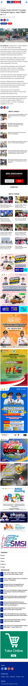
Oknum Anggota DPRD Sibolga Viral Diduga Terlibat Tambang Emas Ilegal (21, 234)
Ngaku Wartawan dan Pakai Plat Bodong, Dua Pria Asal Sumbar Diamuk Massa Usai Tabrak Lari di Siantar (6, 207)
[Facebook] (1, 20)
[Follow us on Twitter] (5, 668)
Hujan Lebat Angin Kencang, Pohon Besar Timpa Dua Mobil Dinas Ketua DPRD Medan (15, 614)
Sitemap (18, 676)
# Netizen (3, 564)
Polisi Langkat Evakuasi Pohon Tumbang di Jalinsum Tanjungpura (15, 579)
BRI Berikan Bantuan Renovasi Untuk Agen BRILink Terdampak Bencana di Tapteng (17, 161)
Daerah (4, 8)
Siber (7, 676)
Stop (10, 23)
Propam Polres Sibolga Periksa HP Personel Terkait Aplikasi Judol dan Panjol (6, 234)
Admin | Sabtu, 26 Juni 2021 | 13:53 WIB (7, 17)
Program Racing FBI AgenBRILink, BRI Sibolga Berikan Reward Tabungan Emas (17, 116)
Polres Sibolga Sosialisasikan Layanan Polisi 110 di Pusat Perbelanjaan (17, 142)
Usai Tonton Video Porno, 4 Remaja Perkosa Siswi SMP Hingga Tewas (13, 573)
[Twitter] (7, 20)
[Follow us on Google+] (9, 668)
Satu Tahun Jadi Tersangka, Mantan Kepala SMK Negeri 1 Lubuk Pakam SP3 (15, 626)
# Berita (2, 555)
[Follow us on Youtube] (12, 668)
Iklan (22, 676)
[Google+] (4, 20)
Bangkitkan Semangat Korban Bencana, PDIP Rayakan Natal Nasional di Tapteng (15, 125)
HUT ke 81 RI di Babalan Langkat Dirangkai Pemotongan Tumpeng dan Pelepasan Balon (15, 591)
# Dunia (2, 558)
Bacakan (4, 23)
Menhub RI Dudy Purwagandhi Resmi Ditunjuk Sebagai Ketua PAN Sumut (14, 585)
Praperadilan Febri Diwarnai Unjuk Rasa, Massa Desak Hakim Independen (14, 608)
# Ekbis (2, 561)
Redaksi (3, 676)
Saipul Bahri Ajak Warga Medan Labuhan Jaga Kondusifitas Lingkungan (15, 620)
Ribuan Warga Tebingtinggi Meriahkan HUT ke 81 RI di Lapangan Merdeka (21, 248)
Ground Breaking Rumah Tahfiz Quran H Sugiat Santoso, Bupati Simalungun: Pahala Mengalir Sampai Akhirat (17, 152)
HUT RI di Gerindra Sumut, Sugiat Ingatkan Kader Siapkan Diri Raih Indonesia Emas (15, 596)
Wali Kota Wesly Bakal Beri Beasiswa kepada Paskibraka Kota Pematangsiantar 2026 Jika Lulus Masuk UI (15, 603)
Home (1, 8)
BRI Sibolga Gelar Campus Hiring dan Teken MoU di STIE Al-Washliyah (5, 220)
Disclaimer (12, 676)
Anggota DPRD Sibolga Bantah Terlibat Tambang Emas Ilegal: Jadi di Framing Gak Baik (21, 207)
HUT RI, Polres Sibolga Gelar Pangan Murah (20, 219)
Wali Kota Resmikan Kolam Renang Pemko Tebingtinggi (17, 133)
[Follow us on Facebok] (2, 668)
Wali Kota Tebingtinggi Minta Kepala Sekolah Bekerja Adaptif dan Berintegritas (6, 248)
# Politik (2, 567)
